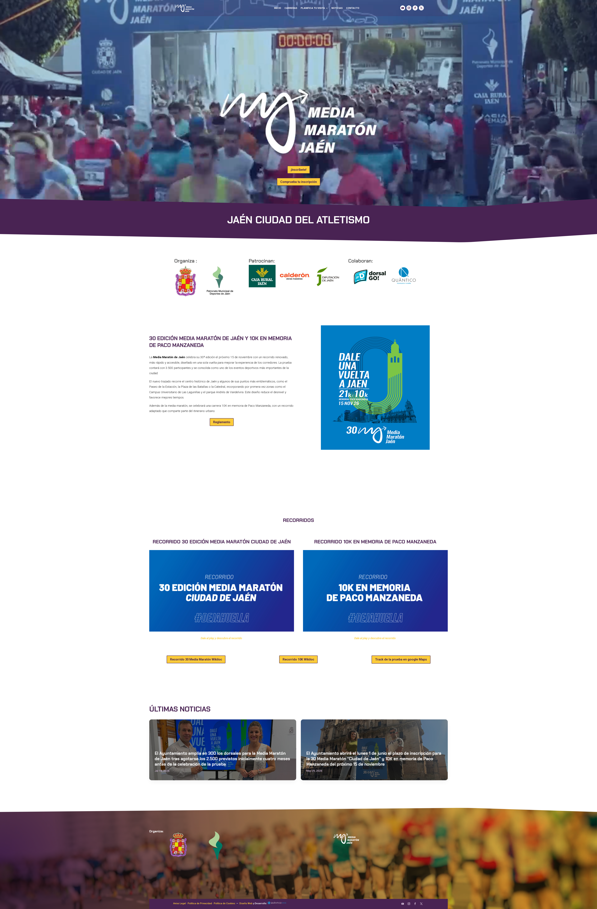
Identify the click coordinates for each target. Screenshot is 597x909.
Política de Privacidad (200, 903)
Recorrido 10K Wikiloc (298, 659)
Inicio (277, 8)
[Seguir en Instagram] (408, 7)
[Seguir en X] (421, 7)
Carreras (291, 8)
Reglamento (221, 422)
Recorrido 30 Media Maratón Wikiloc (196, 659)
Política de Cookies (224, 903)
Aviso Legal (179, 903)
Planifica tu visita (313, 8)
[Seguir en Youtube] (402, 7)
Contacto (352, 8)
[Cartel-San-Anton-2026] (375, 448)
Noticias (337, 8)
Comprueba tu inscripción (298, 182)
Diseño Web (245, 903)
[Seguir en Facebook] (415, 7)
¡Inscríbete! (298, 170)
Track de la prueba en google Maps (401, 659)
